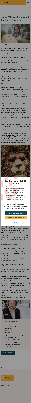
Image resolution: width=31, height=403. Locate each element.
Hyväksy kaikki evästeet (15, 213)
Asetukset (16, 222)
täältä (21, 208)
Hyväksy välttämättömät (15, 217)
